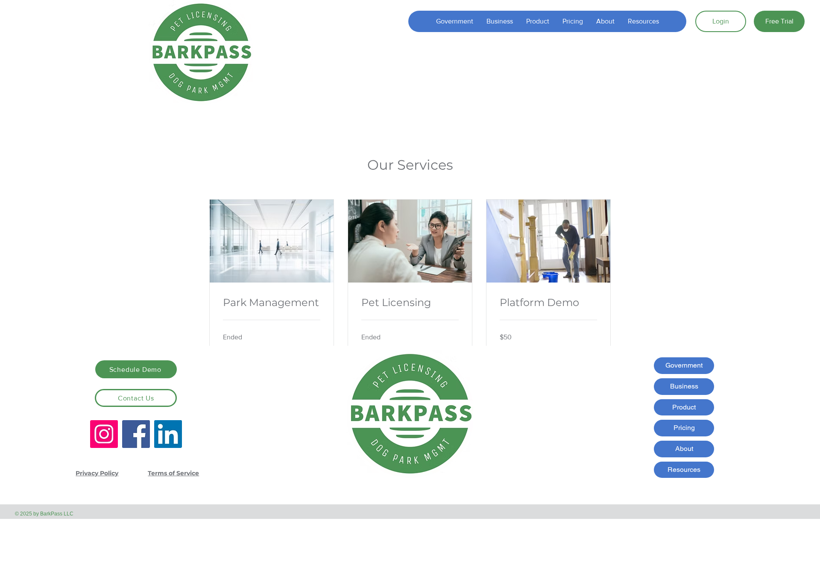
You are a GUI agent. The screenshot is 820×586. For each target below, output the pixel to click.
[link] (271, 302)
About (684, 449)
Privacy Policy (97, 473)
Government (684, 365)
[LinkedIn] (168, 434)
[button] (537, 21)
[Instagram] (104, 434)
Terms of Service (173, 473)
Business (684, 386)
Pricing (684, 428)
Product (684, 407)
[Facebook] (136, 434)
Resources (684, 469)
